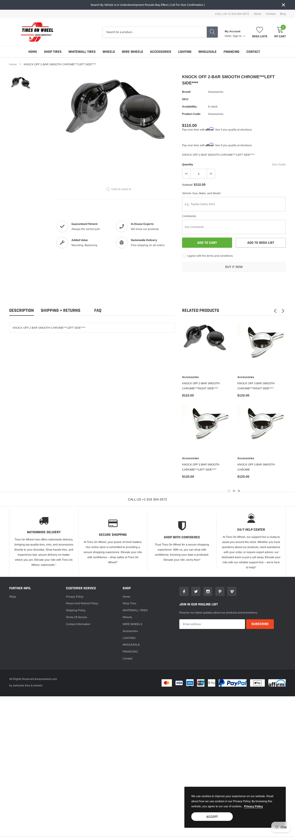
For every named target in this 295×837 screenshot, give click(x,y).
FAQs (12, 596)
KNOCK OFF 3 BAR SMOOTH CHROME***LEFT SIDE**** (200, 467)
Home (32, 51)
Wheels (109, 51)
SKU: (185, 99)
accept (212, 816)
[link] (21, 83)
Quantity (187, 164)
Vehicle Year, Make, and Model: (201, 193)
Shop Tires (53, 51)
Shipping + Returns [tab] (60, 310)
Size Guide (279, 164)
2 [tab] (234, 491)
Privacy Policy (74, 596)
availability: (190, 106)
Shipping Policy (76, 610)
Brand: (186, 91)
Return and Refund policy (82, 603)
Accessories (160, 51)
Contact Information (78, 624)
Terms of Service (76, 617)
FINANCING (231, 51)
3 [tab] (239, 491)
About (257, 13)
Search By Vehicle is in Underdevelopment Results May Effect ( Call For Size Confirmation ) (148, 4)
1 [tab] (229, 491)
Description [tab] (21, 310)
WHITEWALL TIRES (82, 51)
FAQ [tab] (97, 310)
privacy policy (253, 806)
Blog (283, 13)
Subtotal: (187, 184)
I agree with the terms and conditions (209, 255)
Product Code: (191, 114)
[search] (212, 32)
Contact (270, 13)
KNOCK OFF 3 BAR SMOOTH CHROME (256, 467)
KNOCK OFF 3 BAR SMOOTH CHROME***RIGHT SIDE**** (256, 386)
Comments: (189, 216)
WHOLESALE (207, 51)
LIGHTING (185, 51)
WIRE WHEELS (132, 51)
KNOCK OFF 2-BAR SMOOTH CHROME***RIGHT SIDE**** (201, 386)
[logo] (34, 32)
